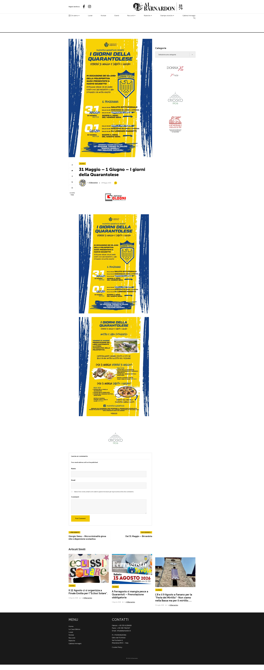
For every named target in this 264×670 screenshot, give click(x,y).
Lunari (90, 16)
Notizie (103, 16)
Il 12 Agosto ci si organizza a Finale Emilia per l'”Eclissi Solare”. (88, 592)
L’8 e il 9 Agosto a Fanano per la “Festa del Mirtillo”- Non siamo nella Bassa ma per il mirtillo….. (173, 597)
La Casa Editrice (74, 629)
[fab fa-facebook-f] (83, 6)
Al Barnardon (93, 182)
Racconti (130, 16)
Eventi (116, 16)
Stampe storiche (166, 16)
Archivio (82, 163)
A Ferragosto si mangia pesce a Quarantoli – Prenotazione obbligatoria (130, 594)
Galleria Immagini (189, 16)
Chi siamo (74, 16)
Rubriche (147, 16)
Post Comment (80, 518)
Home (71, 626)
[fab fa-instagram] (88, 6)
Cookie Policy (117, 647)
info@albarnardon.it (124, 631)
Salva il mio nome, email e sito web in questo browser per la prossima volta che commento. (104, 491)
